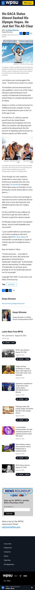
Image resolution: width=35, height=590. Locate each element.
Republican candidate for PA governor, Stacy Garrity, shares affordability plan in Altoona (24, 388)
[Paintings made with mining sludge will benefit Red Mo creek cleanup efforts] (8, 410)
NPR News (11, 284)
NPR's (18, 237)
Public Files (7, 560)
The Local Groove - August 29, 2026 (14, 336)
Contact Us (7, 552)
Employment (8, 547)
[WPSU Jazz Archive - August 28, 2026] (8, 353)
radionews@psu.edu (11, 527)
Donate (29, 3)
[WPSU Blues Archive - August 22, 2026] (8, 468)
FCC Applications (9, 564)
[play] (3, 588)
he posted (14, 185)
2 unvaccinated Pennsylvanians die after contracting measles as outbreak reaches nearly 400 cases (24, 431)
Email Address (9, 507)
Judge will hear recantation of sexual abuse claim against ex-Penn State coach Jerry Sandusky (24, 371)
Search (6, 556)
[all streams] (32, 587)
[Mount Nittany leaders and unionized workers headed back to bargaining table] (8, 447)
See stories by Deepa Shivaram (13, 303)
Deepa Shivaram (13, 30)
